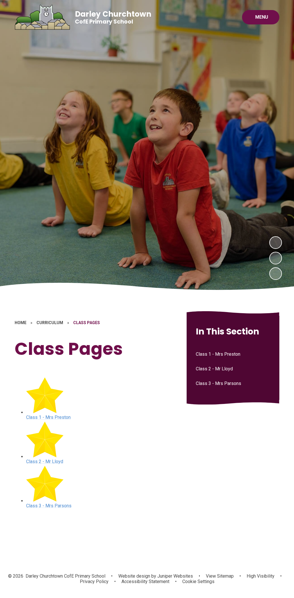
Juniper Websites (174, 576)
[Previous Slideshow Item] (275, 258)
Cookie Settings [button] (198, 581)
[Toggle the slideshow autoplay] (275, 273)
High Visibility (260, 576)
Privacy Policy (94, 581)
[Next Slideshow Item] (275, 242)
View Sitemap (220, 576)
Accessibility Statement (145, 581)
